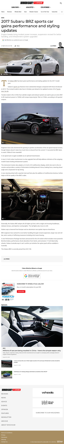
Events (4, 405)
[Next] (62, 12)
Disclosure (4, 437)
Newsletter (6, 417)
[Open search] (61, 3)
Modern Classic (34, 12)
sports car (17, 87)
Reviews (9, 12)
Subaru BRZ (13, 81)
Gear (25, 12)
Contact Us (4, 442)
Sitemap (3, 439)
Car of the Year (45, 12)
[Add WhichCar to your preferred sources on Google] (32, 276)
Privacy (3, 435)
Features (5, 413)
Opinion (4, 409)
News (2, 12)
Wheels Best (18, 12)
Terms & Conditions (6, 432)
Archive (4, 421)
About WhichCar (8, 425)
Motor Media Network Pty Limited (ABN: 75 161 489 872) (44, 442)
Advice (4, 401)
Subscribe (54, 12)
